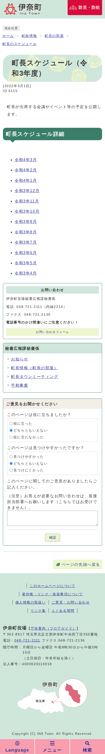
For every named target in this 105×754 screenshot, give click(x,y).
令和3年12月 (27, 191)
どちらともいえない (30, 430)
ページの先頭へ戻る (81, 564)
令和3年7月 (26, 242)
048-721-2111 (27, 640)
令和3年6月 (26, 253)
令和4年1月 (26, 180)
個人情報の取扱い (30, 602)
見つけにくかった (28, 470)
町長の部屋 (54, 36)
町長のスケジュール (19, 44)
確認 (52, 537)
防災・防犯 (89, 7)
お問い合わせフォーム (52, 332)
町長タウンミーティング (34, 377)
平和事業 (19, 385)
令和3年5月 (26, 263)
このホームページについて (52, 586)
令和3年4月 (26, 273)
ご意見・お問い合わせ (71, 602)
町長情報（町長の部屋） (34, 368)
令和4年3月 (26, 160)
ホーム (8, 36)
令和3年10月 (27, 211)
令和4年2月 (26, 170)
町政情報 (29, 36)
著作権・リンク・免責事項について (52, 594)
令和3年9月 (26, 222)
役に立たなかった (28, 437)
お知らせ (19, 359)
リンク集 (38, 611)
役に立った (22, 423)
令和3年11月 (27, 201)
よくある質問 (63, 611)
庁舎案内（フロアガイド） (53, 628)
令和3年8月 (26, 232)
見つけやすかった (28, 457)
